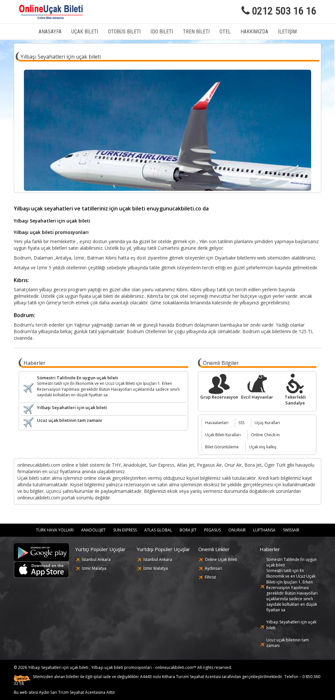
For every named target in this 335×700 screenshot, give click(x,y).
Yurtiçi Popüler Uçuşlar (100, 549)
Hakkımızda (254, 31)
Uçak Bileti (84, 31)
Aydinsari (213, 568)
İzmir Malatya (94, 568)
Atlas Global (158, 530)
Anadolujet (93, 530)
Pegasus (212, 530)
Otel (225, 31)
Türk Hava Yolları (55, 530)
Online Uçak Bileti (221, 559)
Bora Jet (188, 530)
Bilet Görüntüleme (222, 447)
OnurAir (237, 530)
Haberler (270, 549)
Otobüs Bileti (124, 31)
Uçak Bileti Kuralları (223, 435)
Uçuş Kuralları (267, 422)
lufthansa (264, 530)
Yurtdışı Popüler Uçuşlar (163, 549)
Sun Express (125, 530)
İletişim (287, 31)
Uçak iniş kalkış (262, 447)
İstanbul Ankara (96, 559)
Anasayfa (50, 31)
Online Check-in (265, 435)
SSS (241, 422)
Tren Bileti (196, 31)
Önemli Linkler (214, 549)
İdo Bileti (161, 31)
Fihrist (210, 577)
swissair (291, 530)
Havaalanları (216, 422)
